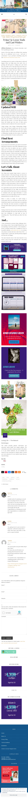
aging (3, 477)
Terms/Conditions (5, 742)
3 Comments (17, 45)
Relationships (18, 36)
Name (3, 585)
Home (2, 733)
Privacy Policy (4, 739)
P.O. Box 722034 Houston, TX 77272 (6, 757)
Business (8, 35)
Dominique (5, 484)
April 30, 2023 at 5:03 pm (12, 522)
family (7, 477)
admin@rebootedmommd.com (8, 759)
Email (3, 591)
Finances (18, 35)
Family (13, 35)
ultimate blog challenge (6, 481)
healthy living (4, 479)
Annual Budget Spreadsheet (13, 289)
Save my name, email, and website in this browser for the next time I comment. (13, 607)
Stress (8, 37)
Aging (3, 35)
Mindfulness (10, 36)
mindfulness (11, 479)
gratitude (12, 477)
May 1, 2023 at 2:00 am (12, 542)
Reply (9, 496)
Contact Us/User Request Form (8, 748)
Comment (3, 616)
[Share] (9, 472)
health (18, 477)
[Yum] (16, 472)
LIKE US (14, 690)
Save (7, 471)
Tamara (10, 540)
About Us (3, 736)
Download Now (14, 342)
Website (3, 598)
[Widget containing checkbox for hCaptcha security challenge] (11, 612)
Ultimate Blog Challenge (18, 37)
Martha (10, 493)
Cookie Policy (4, 792)
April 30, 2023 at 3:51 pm (12, 494)
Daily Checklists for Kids (13, 308)
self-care (17, 479)
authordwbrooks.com (16, 230)
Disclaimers (4, 745)
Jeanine (9, 521)
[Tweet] (2, 472)
